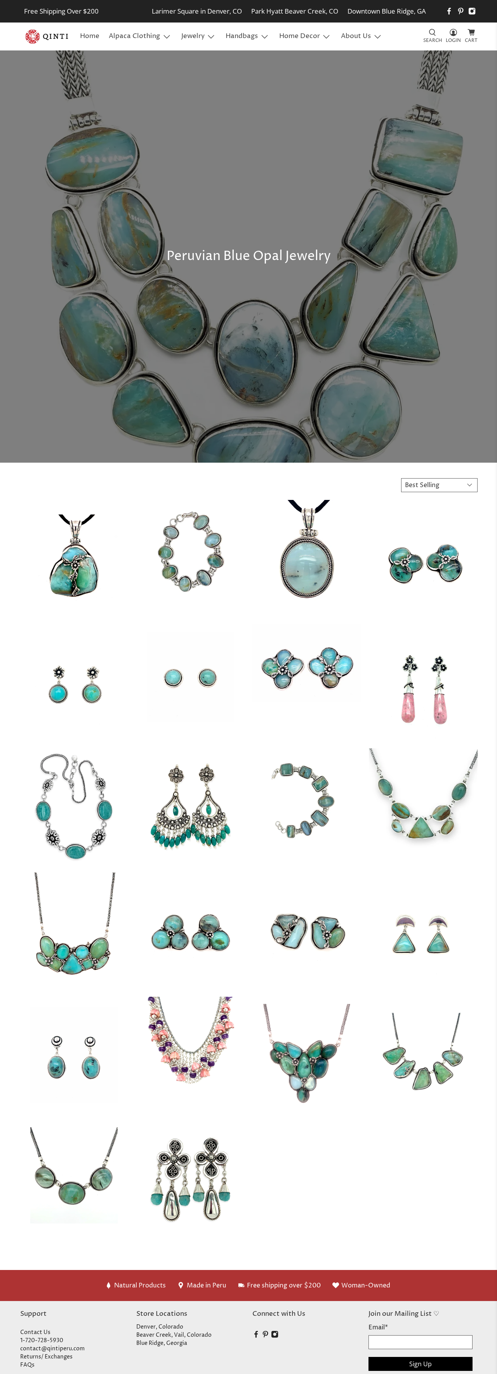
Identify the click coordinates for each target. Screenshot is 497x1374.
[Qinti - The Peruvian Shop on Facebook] (449, 11)
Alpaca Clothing (134, 36)
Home (89, 36)
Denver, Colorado (159, 1327)
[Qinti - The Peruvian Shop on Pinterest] (460, 11)
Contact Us (35, 1332)
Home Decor (299, 36)
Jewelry (193, 36)
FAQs (27, 1365)
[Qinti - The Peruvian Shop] (47, 36)
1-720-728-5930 (41, 1340)
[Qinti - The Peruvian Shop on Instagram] (472, 11)
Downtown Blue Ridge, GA (387, 11)
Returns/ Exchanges (46, 1356)
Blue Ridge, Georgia (161, 1343)
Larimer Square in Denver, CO (197, 11)
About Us (356, 36)
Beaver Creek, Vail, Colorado (174, 1335)
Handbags (242, 36)
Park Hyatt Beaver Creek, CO (294, 11)
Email (378, 1327)
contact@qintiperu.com (52, 1348)
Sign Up (420, 1364)
